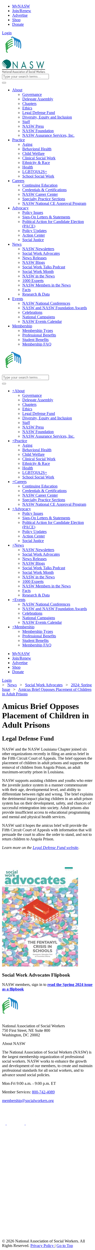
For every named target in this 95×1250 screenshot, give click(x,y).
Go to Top (64, 1245)
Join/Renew (21, 11)
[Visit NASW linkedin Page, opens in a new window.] (16, 1123)
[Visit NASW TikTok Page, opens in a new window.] (11, 1236)
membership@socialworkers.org (28, 1100)
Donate (18, 24)
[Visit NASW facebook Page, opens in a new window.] (4, 1123)
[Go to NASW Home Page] (39, 57)
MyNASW (21, 6)
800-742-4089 (43, 1092)
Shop (16, 20)
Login (7, 33)
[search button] (4, 82)
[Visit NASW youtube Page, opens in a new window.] (35, 1123)
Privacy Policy (42, 1245)
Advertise (20, 15)
